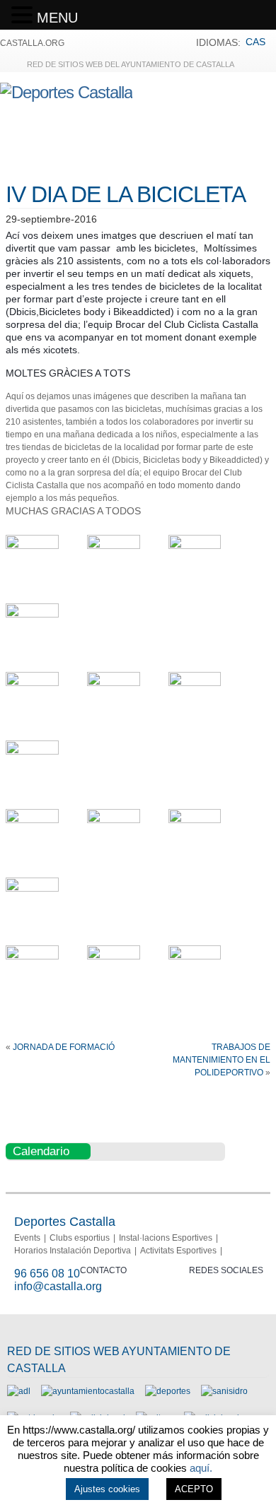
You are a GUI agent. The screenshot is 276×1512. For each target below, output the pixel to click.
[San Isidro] (224, 1391)
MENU (57, 17)
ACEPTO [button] (194, 1489)
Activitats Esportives (178, 1251)
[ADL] (18, 1391)
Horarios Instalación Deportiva (72, 1251)
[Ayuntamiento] (87, 1391)
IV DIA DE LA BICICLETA (126, 194)
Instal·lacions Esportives (165, 1238)
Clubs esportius (80, 1238)
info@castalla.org (58, 1286)
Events (27, 1238)
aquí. (201, 1468)
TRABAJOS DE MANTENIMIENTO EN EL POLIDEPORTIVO (221, 1059)
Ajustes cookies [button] (107, 1489)
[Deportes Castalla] (66, 92)
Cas (255, 42)
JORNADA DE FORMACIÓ (64, 1047)
